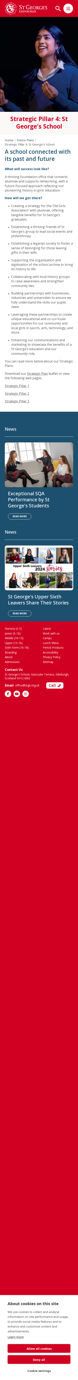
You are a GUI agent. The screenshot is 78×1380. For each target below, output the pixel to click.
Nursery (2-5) (13, 628)
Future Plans (25, 140)
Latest (47, 628)
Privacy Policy (51, 657)
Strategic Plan (37, 373)
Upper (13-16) (14, 643)
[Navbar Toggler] (68, 8)
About (9, 657)
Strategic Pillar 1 (17, 386)
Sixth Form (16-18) (17, 647)
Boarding (11, 652)
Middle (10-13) (14, 638)
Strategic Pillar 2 (17, 393)
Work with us (51, 633)
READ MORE (20, 516)
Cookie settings (39, 1371)
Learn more (16, 1337)
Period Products (53, 647)
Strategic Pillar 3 (17, 401)
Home (9, 140)
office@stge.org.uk (27, 685)
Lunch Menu (51, 643)
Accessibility (50, 652)
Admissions (12, 662)
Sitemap (48, 662)
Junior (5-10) (13, 633)
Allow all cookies (39, 1348)
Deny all (39, 1360)
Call (52, 685)
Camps (47, 638)
